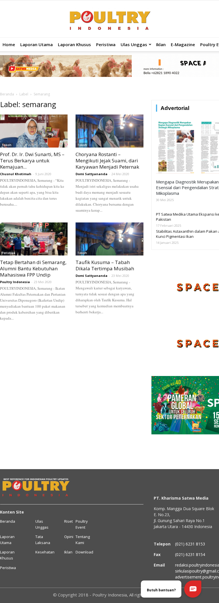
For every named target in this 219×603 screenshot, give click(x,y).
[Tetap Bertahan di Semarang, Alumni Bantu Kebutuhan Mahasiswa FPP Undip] (34, 238)
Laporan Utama (36, 44)
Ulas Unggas (134, 44)
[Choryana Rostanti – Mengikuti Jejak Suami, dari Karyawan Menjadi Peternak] (109, 131)
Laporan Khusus (74, 44)
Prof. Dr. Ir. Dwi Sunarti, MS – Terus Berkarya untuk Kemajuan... (32, 160)
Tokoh (6, 145)
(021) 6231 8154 (190, 554)
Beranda (7, 94)
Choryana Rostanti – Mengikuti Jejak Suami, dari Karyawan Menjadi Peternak (107, 160)
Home (9, 44)
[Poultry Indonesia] (109, 19)
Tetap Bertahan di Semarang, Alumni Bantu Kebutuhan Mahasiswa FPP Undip (33, 268)
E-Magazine (183, 44)
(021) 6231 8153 (190, 544)
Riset (68, 521)
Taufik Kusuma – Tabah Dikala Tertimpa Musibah (105, 265)
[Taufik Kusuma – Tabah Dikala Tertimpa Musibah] (109, 238)
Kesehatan (44, 552)
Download (84, 552)
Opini (68, 536)
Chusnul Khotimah (15, 174)
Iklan (161, 44)
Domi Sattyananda (92, 174)
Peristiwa (105, 44)
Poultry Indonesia (15, 282)
